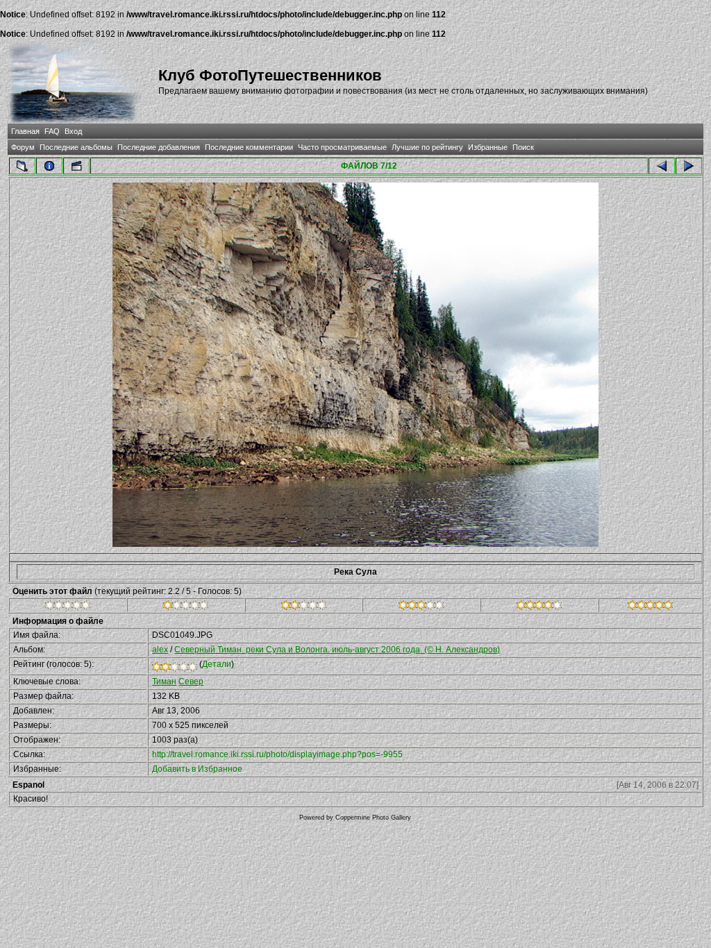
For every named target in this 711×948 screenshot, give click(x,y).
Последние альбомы (76, 147)
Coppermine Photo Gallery (373, 817)
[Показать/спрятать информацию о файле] (49, 165)
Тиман (164, 681)
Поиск (523, 147)
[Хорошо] (421, 607)
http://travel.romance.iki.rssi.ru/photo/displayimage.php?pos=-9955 (277, 754)
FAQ (52, 131)
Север (190, 681)
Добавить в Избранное (197, 769)
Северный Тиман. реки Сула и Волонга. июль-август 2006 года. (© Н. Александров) (337, 649)
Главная (25, 131)
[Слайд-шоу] (76, 165)
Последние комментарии (249, 147)
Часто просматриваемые (342, 147)
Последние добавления (158, 147)
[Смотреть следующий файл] (688, 165)
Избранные (488, 147)
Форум (23, 147)
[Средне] (303, 607)
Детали (216, 664)
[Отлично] (539, 607)
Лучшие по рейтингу (427, 147)
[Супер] (650, 607)
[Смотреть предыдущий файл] (661, 165)
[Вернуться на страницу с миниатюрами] (22, 165)
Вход (73, 131)
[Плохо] (185, 607)
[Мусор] (67, 607)
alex (160, 649)
